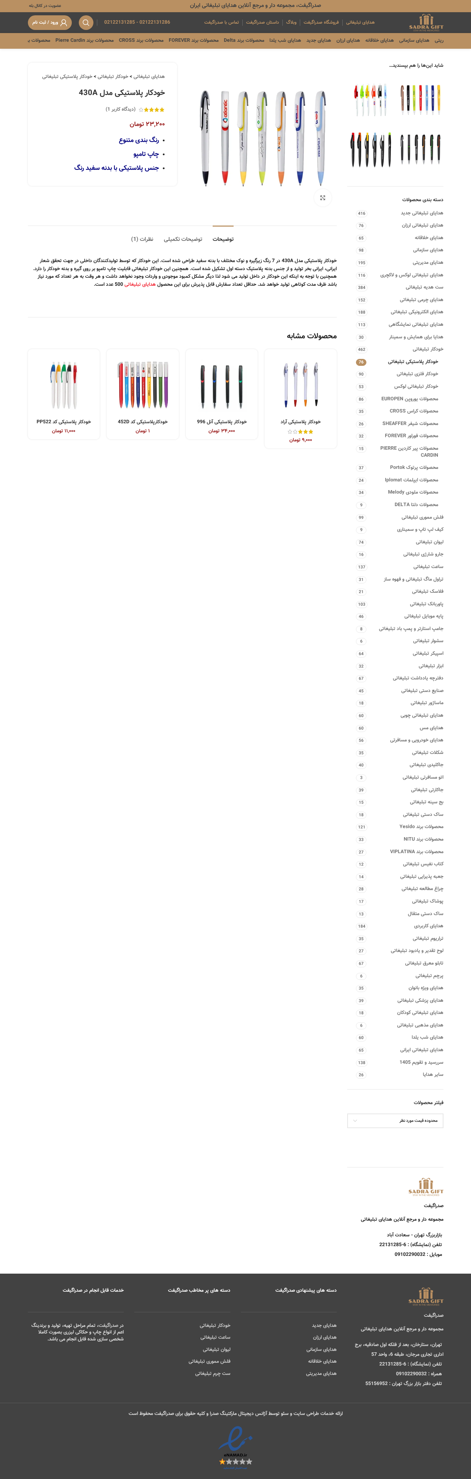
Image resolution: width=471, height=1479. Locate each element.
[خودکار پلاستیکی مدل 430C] (420, 100)
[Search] (86, 23)
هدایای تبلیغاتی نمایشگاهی (416, 325)
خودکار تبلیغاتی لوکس (416, 387)
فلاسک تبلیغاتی (427, 592)
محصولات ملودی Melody (413, 492)
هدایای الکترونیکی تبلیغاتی (417, 312)
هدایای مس (431, 728)
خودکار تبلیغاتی (428, 349)
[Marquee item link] (43, 41)
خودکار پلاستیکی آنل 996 (222, 422)
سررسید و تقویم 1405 (421, 1063)
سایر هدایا (433, 1075)
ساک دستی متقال (425, 914)
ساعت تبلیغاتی (428, 567)
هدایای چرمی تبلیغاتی (421, 300)
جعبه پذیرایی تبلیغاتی (421, 877)
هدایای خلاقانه (429, 238)
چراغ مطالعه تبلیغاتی (422, 889)
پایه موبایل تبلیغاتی (423, 616)
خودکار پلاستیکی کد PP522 (64, 422)
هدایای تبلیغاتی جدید (422, 213)
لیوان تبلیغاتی (429, 542)
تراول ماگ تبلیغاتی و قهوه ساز (413, 579)
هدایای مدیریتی (428, 263)
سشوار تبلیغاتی (428, 641)
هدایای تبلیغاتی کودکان (420, 1013)
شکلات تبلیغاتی (427, 753)
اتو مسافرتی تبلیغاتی (423, 777)
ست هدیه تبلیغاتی (424, 287)
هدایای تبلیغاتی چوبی (422, 715)
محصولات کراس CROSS (414, 411)
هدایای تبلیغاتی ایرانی (421, 1050)
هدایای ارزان (325, 1338)
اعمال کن (427, 1138)
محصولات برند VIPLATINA (416, 852)
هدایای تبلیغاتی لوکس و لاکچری (411, 275)
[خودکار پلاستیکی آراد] (301, 385)
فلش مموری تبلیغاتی (422, 517)
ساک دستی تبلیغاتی (423, 815)
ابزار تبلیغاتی (431, 666)
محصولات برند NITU (423, 839)
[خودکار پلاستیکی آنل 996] (222, 385)
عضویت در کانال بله (44, 6)
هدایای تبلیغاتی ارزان (422, 225)
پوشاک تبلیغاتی (427, 901)
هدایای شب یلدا (427, 1037)
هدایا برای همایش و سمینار (416, 337)
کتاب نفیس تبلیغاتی (423, 864)
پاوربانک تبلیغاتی (426, 604)
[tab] (223, 236)
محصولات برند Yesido (421, 827)
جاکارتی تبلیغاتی (427, 790)
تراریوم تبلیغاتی (428, 939)
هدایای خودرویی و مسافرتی (416, 740)
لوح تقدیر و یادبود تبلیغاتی (417, 951)
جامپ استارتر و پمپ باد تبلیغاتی (411, 629)
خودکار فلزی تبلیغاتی (417, 374)
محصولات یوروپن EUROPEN (409, 399)
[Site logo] (426, 23)
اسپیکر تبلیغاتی (428, 654)
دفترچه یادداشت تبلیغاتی (418, 678)
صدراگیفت (108, 1326)
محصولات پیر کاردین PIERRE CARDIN (409, 452)
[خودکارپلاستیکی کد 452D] (143, 385)
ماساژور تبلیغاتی (427, 703)
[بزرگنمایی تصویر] (323, 197)
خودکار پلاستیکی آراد (301, 422)
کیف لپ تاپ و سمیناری (420, 530)
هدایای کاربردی (428, 926)
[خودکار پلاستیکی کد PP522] (64, 385)
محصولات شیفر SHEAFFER (410, 424)
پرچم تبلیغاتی (429, 976)
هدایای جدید (324, 1326)
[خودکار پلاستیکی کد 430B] (420, 149)
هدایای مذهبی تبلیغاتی (420, 1025)
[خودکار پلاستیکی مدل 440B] (370, 149)
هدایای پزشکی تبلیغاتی (420, 1001)
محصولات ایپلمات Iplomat (411, 480)
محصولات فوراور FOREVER (411, 436)
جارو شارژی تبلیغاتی (423, 554)
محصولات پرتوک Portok (414, 468)
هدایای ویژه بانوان (426, 988)
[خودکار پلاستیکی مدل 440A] (370, 100)
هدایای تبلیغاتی (149, 77)
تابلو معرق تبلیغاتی (424, 963)
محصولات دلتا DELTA (416, 505)
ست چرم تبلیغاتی (212, 1374)
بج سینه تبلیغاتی (426, 802)
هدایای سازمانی (428, 250)
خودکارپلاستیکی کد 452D (143, 422)
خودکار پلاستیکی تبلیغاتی (413, 362)
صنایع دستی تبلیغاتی (422, 691)
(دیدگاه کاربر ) (121, 109)
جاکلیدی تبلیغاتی (426, 765)
